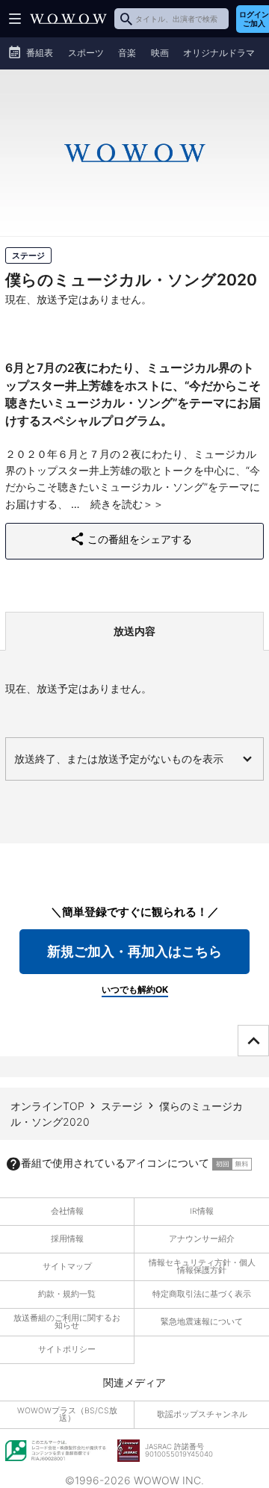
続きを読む (116, 503)
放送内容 (134, 630)
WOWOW (68, 18)
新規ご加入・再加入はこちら (134, 951)
